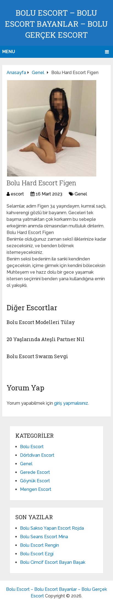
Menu (8, 51)
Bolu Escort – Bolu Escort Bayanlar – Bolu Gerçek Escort (56, 24)
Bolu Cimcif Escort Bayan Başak (52, 562)
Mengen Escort (35, 489)
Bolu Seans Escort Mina (44, 536)
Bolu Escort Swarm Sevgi (37, 356)
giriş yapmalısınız (71, 403)
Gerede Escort (35, 472)
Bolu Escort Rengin (39, 545)
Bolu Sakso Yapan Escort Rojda (52, 528)
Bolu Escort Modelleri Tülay (41, 322)
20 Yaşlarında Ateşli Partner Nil (45, 339)
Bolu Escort (32, 446)
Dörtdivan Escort (37, 455)
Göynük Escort (35, 480)
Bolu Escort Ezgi (36, 553)
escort (17, 194)
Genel (81, 194)
